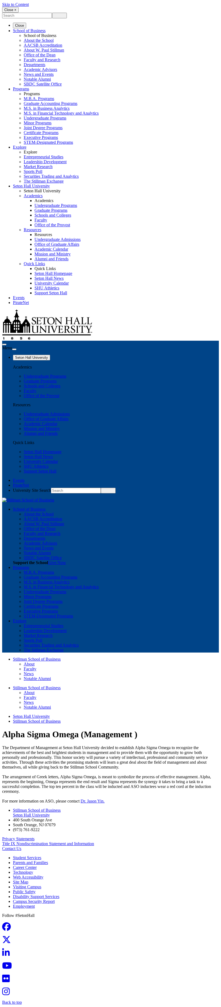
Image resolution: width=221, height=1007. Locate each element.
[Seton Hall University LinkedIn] (7, 954)
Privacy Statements (18, 839)
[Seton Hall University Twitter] (8, 941)
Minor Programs (37, 123)
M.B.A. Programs (39, 98)
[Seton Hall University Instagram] (7, 993)
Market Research (38, 166)
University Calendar (51, 283)
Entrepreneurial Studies (43, 157)
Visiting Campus (27, 887)
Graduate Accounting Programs (50, 103)
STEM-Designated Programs (48, 142)
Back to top (12, 1002)
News (29, 673)
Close (19, 25)
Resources (32, 229)
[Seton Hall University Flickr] (7, 980)
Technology (23, 872)
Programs (21, 89)
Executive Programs (41, 137)
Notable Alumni (37, 79)
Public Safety (24, 891)
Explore (19, 147)
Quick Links (34, 263)
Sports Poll (33, 171)
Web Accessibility (28, 877)
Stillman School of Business (37, 659)
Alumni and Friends (51, 259)
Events (19, 297)
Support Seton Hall (50, 293)
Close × (10, 10)
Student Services (27, 857)
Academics (33, 195)
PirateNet (21, 302)
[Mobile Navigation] (14, 349)
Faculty (40, 220)
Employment (24, 906)
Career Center (25, 867)
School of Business (29, 30)
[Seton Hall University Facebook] (8, 928)
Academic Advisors (40, 69)
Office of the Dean (40, 55)
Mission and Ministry (52, 254)
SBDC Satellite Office (43, 84)
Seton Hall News (49, 278)
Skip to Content (15, 4)
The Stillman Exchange (44, 181)
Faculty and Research (42, 59)
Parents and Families (30, 862)
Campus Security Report (34, 901)
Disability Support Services (36, 896)
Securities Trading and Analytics (51, 176)
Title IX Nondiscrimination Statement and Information (48, 843)
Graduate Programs (50, 210)
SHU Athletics (46, 288)
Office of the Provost (52, 225)
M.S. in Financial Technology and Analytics (61, 113)
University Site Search (32, 490)
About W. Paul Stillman (44, 50)
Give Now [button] (57, 562)
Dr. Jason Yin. (93, 801)
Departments (34, 64)
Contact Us (11, 848)
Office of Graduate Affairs (56, 244)
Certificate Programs (41, 132)
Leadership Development (45, 161)
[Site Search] (4, 344)
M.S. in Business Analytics (47, 108)
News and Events (39, 74)
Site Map (20, 882)
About (29, 664)
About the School (39, 40)
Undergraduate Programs (45, 118)
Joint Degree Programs (43, 127)
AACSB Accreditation (43, 45)
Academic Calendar (51, 249)
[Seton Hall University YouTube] (8, 967)
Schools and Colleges (52, 215)
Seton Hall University (31, 186)
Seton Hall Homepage (53, 273)
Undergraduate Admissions (57, 239)
